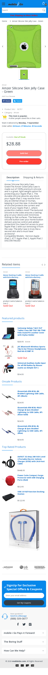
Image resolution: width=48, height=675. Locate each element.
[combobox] (24, 10)
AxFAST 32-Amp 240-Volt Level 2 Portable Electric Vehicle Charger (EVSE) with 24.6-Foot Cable (31, 460)
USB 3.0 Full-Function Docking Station (31, 493)
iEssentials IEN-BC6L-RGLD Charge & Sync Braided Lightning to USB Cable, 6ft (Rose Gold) (30, 411)
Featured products (13, 318)
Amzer (4, 85)
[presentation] (42, 265)
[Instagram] (30, 625)
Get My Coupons (24, 603)
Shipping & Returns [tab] (34, 177)
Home (4, 21)
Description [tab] (13, 177)
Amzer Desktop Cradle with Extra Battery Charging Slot (12, 276)
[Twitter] (24, 625)
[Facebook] (17, 625)
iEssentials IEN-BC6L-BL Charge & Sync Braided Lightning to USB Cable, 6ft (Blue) (30, 429)
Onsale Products (12, 381)
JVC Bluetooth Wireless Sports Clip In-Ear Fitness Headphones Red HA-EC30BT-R (32, 349)
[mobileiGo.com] (16, 3)
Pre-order (24, 161)
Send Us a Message (18, 616)
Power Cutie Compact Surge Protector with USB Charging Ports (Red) (31, 477)
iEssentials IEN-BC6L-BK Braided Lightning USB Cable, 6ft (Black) (31, 393)
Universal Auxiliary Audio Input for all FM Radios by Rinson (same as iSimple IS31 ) (32, 365)
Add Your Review (8, 96)
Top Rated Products (14, 447)
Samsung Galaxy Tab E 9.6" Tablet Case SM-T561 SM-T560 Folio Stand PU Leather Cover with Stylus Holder (31, 331)
